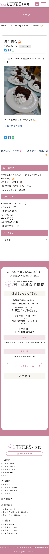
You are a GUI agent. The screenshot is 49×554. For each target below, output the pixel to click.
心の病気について (10, 487)
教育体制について (10, 527)
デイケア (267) (10, 207)
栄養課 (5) (7, 218)
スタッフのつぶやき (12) (14, 203)
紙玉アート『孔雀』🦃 (12, 182)
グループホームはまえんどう (14, 515)
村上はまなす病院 (13, 125)
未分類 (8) (7, 214)
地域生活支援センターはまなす (16, 512)
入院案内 (8, 499)
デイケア (25, 46)
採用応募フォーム (10, 533)
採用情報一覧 (8, 524)
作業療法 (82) (9, 210)
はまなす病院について (12, 463)
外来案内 (6, 484)
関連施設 (8, 505)
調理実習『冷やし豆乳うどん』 (16, 185)
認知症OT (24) (10, 222)
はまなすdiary (9, 466)
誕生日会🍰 (8, 178)
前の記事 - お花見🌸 (11, 150)
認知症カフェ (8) (10, 225)
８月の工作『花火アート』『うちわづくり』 (21, 174)
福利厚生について (10, 530)
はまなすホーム (9, 509)
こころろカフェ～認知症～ (15, 189)
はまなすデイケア (10, 490)
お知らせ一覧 (8, 472)
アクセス (6, 475)
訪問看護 (6, 493)
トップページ (25, 453)
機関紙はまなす (9, 469)
